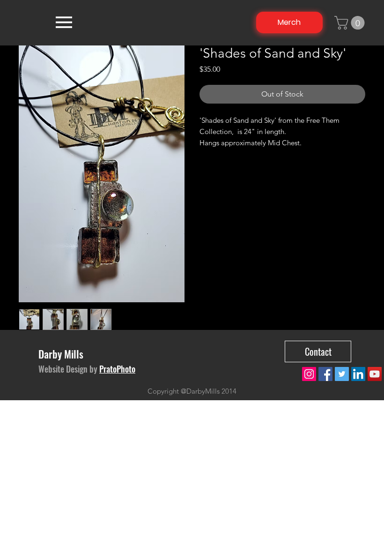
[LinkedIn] (358, 374)
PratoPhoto (117, 369)
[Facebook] (325, 374)
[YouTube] (375, 374)
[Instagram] (309, 374)
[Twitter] (342, 374)
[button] (351, 23)
